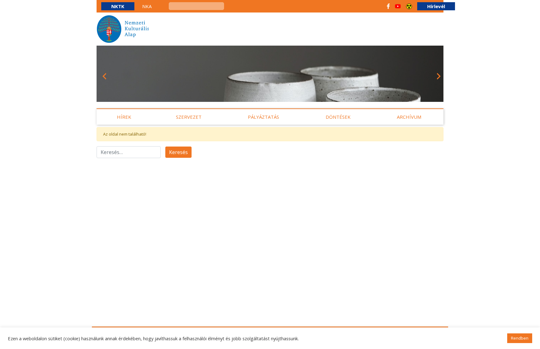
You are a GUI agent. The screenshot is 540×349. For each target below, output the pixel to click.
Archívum (409, 117)
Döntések (338, 117)
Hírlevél (436, 6)
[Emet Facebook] (388, 6)
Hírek (124, 117)
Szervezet (189, 117)
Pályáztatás (263, 117)
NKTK (117, 6)
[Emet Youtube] (398, 6)
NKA (147, 6)
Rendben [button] (519, 338)
